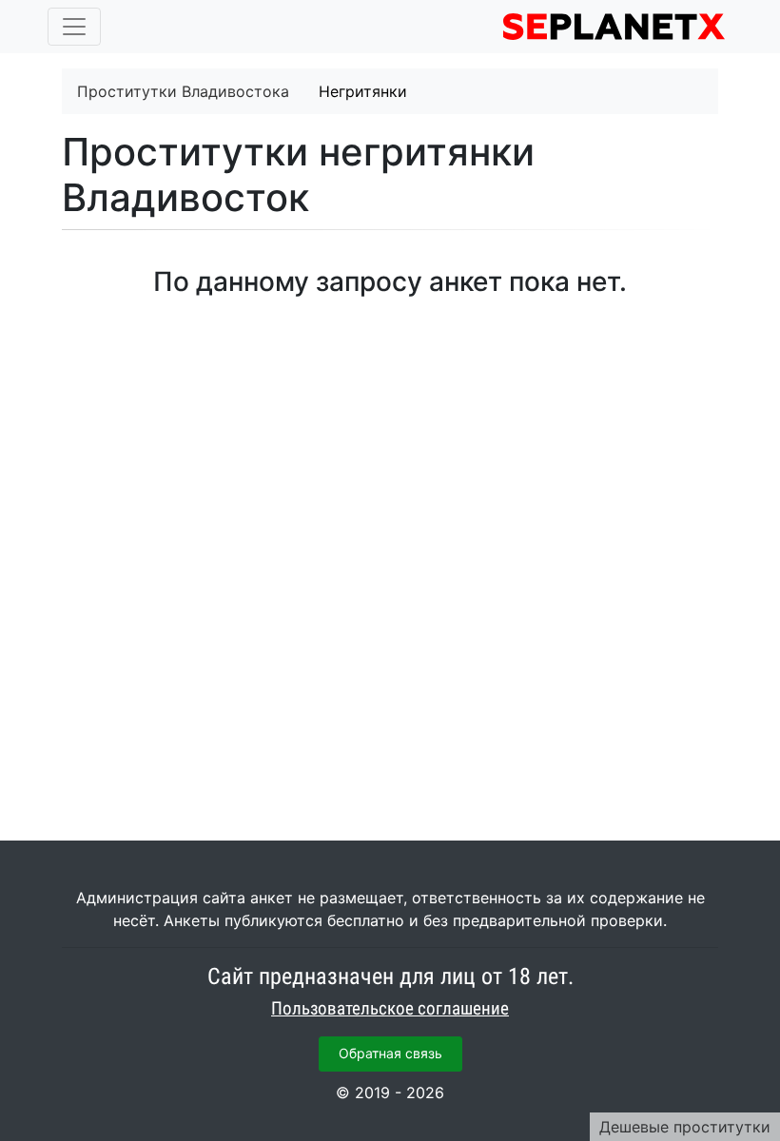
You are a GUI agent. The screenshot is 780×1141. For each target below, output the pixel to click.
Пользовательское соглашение (390, 1008)
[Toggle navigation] (74, 27)
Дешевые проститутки (684, 1126)
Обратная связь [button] (390, 1053)
